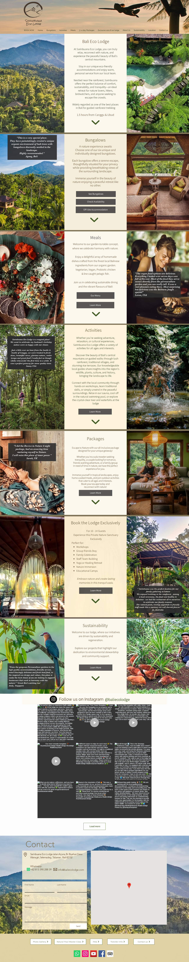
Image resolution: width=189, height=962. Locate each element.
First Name (29, 885)
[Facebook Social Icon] (101, 953)
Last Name (61, 885)
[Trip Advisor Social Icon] (110, 953)
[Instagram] (53, 699)
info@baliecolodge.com (71, 869)
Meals (95, 237)
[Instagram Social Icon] (85, 953)
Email (27, 896)
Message (28, 907)
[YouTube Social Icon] (93, 953)
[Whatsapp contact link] (77, 953)
